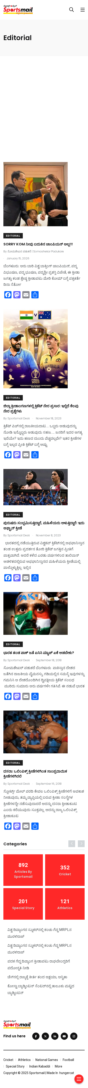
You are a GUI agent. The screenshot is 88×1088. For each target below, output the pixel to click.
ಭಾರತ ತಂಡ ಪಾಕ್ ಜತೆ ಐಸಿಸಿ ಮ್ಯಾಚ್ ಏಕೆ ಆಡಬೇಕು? (38, 652)
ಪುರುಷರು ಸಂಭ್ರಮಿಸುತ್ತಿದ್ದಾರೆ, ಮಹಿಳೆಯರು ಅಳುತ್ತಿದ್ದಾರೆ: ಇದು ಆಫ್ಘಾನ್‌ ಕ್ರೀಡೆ (43, 526)
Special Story (15, 1066)
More (58, 1066)
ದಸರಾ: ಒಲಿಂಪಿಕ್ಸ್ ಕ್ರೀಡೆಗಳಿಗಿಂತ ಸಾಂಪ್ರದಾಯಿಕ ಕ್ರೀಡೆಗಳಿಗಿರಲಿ (35, 774)
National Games (46, 1060)
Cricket (8, 1060)
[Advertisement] (44, 102)
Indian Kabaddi (39, 1066)
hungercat (66, 1073)
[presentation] (71, 843)
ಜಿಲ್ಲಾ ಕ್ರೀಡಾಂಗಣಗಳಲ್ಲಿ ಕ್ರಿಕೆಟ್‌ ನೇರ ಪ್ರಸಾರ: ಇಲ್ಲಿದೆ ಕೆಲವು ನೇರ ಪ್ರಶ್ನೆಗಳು (41, 409)
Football (68, 1060)
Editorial (13, 235)
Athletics (24, 1060)
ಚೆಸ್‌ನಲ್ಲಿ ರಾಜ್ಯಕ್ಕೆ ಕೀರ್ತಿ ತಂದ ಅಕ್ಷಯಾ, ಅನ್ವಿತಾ (37, 977)
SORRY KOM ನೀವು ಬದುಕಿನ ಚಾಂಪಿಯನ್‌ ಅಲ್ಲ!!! (38, 244)
